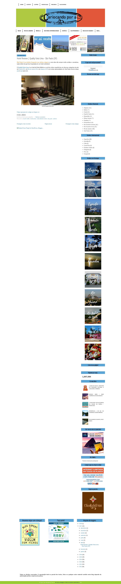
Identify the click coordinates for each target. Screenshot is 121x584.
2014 (80, 559)
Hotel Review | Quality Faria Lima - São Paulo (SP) (37, 58)
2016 (80, 554)
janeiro (83, 551)
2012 (80, 564)
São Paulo (49, 118)
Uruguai (86, 154)
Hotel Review (33, 118)
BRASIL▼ (38, 30)
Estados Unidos (88, 147)
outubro (83, 533)
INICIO (19, 30)
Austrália (86, 141)
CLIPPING (36, 4)
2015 (80, 557)
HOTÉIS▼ (64, 30)
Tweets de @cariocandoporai (90, 461)
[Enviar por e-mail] (17, 115)
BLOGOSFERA (63, 4)
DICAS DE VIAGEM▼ (88, 30)
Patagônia (86, 149)
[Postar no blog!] (19, 115)
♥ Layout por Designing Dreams (47, 582)
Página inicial (48, 124)
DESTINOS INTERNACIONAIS (51, 30)
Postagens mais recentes (24, 124)
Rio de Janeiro (88, 128)
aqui (18, 71)
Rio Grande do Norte (89, 124)
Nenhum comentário (40, 117)
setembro (83, 535)
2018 (80, 523)
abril (82, 542)
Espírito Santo (88, 114)
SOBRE (21, 4)
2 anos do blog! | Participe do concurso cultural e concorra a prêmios (96, 387)
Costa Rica (87, 145)
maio (82, 540)
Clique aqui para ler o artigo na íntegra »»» (28, 112)
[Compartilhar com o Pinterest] (25, 115)
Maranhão (87, 116)
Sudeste (55, 118)
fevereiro (83, 549)
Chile (85, 143)
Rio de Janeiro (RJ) (32, 69)
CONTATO (29, 4)
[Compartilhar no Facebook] (23, 115)
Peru (85, 151)
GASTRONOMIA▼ (75, 30)
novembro (84, 530)
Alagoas (86, 108)
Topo (81, 582)
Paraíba (86, 120)
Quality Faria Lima (23, 67)
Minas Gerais (87, 118)
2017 (80, 526)
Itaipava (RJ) (44, 69)
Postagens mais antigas (72, 124)
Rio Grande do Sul (89, 126)
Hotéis (28, 118)
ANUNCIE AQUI (44, 4)
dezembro (84, 528)
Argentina (86, 139)
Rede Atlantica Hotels (42, 118)
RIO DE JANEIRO (28, 30)
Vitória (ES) (22, 69)
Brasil (24, 118)
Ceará (85, 112)
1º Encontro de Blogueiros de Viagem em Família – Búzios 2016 (96, 404)
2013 (80, 562)
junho (82, 537)
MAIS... (98, 30)
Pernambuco (87, 122)
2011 (80, 566)
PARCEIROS (54, 4)
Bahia (85, 110)
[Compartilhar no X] (21, 115)
